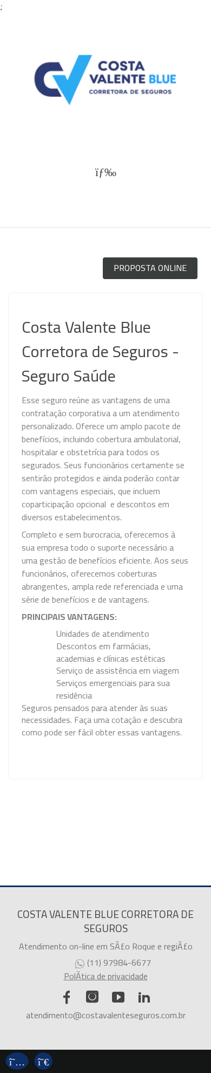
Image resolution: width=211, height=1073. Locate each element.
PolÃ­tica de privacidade (106, 976)
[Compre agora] (43, 1060)
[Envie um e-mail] (17, 1060)
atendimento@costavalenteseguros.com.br (106, 1015)
